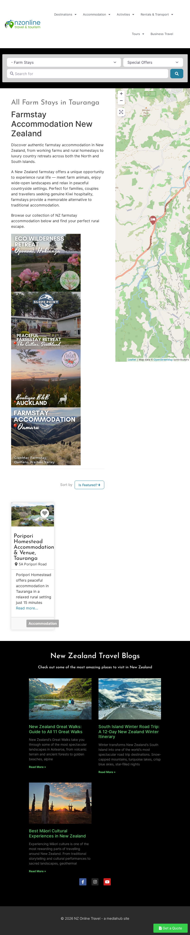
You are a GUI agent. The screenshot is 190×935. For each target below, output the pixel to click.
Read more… (27, 608)
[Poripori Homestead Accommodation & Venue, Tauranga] (153, 220)
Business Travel (162, 34)
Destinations (63, 14)
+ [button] (121, 93)
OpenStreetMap (163, 359)
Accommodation (94, 14)
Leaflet (132, 359)
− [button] (121, 100)
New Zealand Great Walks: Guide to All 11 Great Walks (55, 729)
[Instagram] (95, 881)
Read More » (37, 767)
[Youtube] (107, 881)
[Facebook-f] (82, 881)
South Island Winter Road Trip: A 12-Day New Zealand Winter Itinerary (128, 731)
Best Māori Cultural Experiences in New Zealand (57, 833)
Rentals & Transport (155, 14)
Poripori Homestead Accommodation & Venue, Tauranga (34, 547)
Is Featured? (88, 485)
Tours (136, 34)
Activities (123, 14)
